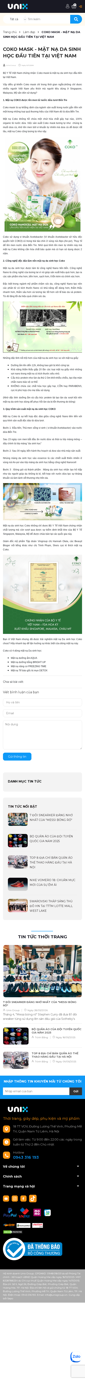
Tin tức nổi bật (22, 806)
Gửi (75, 1091)
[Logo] (17, 6)
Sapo (10, 1298)
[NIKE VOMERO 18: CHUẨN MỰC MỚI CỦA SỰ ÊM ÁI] (18, 884)
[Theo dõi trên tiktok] (33, 1198)
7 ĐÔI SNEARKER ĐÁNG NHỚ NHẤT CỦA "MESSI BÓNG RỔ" (39, 1003)
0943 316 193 (26, 1157)
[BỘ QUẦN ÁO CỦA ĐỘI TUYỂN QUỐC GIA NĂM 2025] (18, 840)
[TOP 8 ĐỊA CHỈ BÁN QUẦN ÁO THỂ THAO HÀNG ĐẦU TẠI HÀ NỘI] (18, 861)
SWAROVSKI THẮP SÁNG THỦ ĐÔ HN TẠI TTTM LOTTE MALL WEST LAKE (51, 906)
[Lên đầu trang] (78, 1373)
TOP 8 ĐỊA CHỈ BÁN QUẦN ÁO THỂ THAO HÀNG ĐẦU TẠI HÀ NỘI (51, 862)
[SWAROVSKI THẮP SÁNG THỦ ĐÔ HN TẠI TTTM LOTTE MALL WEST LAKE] (18, 905)
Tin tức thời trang (42, 936)
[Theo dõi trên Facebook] (23, 1198)
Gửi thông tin (17, 756)
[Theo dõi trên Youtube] (6, 1198)
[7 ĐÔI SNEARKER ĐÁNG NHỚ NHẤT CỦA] (18, 819)
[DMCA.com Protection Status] (13, 1232)
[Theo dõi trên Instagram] (15, 1198)
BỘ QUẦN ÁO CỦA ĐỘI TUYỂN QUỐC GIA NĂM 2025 (56, 1031)
